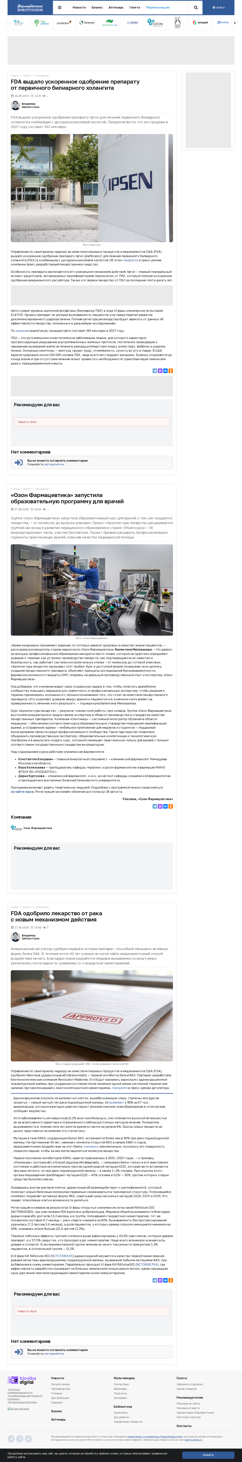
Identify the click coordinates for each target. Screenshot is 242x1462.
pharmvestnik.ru (193, 1439)
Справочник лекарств (128, 1421)
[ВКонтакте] (165, 370)
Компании (21, 817)
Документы (121, 1417)
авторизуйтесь (54, 464)
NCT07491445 (62, 1256)
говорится (130, 260)
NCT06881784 (147, 1264)
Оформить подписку (190, 1384)
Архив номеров (187, 1388)
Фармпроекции (158, 7)
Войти (220, 7)
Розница (56, 1393)
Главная (15, 75)
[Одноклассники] (170, 370)
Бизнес (97, 7)
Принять (208, 1455)
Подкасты (120, 1393)
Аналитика (120, 1413)
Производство (42, 75)
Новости (79, 7)
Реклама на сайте (188, 1403)
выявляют (116, 1102)
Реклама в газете (188, 1408)
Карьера (56, 1402)
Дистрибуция (60, 1397)
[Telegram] (155, 370)
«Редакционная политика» (22, 1402)
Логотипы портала (189, 1417)
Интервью (120, 1397)
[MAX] (160, 370)
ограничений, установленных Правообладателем (154, 1436)
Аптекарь (116, 7)
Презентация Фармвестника (195, 1412)
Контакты (184, 1426)
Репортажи (121, 1384)
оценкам (22, 331)
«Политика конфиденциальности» (20, 1391)
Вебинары (120, 1388)
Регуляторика (60, 1384)
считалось (91, 1146)
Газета (135, 7)
